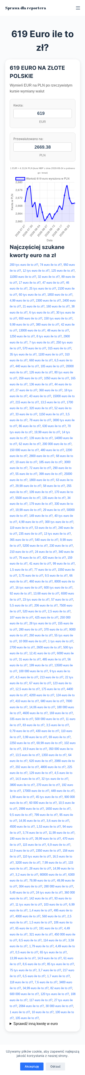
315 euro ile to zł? (59, 348)
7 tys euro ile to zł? (41, 342)
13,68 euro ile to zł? (46, 593)
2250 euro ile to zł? (22, 743)
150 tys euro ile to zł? (58, 318)
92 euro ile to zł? (21, 593)
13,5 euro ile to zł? (53, 402)
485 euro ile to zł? (54, 659)
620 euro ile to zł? (41, 761)
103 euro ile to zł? (55, 904)
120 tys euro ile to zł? (55, 994)
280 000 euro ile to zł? (58, 886)
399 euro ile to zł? (50, 474)
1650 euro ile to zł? (58, 808)
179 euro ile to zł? (41, 503)
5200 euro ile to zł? (35, 545)
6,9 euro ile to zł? (59, 844)
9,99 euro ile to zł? (22, 324)
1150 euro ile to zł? (51, 414)
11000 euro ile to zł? (23, 276)
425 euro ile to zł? (46, 617)
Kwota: (18, 105)
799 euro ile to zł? (46, 815)
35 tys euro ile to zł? (23, 354)
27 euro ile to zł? (26, 390)
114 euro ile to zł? (54, 940)
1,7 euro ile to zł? (58, 976)
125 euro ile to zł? (63, 270)
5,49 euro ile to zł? (22, 892)
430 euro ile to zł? (47, 731)
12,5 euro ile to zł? (27, 689)
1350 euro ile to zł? (53, 755)
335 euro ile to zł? (21, 719)
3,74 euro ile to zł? (35, 832)
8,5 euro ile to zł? (30, 940)
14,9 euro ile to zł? (49, 958)
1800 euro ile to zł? (41, 480)
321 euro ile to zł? (41, 934)
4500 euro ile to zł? (22, 826)
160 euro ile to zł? (58, 306)
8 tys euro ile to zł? (49, 336)
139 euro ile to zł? (41, 438)
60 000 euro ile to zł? (43, 802)
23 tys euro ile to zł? (36, 599)
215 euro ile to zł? (27, 402)
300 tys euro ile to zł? (59, 522)
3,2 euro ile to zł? (26, 874)
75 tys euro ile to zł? (23, 970)
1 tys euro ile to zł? (60, 641)
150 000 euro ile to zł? (24, 450)
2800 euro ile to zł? (41, 456)
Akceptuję (32, 1066)
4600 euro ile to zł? (35, 713)
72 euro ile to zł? (40, 468)
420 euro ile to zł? (54, 557)
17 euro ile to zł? (30, 282)
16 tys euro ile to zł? (28, 587)
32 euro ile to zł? (49, 276)
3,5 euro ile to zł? (57, 725)
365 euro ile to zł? (21, 539)
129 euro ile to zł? (41, 773)
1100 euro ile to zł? (50, 354)
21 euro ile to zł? (33, 306)
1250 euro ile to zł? (22, 336)
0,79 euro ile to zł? (22, 731)
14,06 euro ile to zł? (42, 707)
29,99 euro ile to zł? (28, 486)
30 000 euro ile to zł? (59, 1006)
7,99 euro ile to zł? (54, 862)
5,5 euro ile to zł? (21, 605)
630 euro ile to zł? (54, 426)
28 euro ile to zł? (40, 868)
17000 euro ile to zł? (36, 790)
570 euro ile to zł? (34, 348)
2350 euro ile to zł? (48, 850)
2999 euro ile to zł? (31, 808)
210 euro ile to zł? (21, 551)
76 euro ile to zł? (30, 557)
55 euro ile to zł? (26, 474)
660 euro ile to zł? (41, 360)
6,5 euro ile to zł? (34, 976)
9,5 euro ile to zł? (56, 575)
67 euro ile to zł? (40, 683)
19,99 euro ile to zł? (47, 432)
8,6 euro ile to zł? (34, 964)
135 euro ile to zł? (54, 498)
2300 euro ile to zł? (48, 300)
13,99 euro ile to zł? (23, 958)
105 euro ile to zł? (52, 366)
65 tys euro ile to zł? (53, 952)
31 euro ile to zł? (30, 659)
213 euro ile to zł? (51, 677)
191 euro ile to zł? (50, 928)
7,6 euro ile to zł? (46, 982)
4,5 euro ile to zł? (26, 677)
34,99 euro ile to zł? (36, 988)
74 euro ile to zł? (51, 264)
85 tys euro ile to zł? (60, 964)
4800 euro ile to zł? (53, 767)
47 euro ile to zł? (53, 282)
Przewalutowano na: (28, 139)
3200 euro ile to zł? (27, 862)
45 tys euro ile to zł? (49, 797)
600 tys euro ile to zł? (58, 587)
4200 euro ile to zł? (41, 695)
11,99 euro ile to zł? (61, 832)
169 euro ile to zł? (61, 713)
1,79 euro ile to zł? (41, 946)
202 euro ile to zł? (27, 767)
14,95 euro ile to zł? (32, 820)
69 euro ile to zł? (59, 737)
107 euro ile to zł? (21, 617)
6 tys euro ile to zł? (41, 312)
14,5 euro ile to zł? (27, 778)
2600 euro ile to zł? (48, 647)
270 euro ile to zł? (48, 785)
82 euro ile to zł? (61, 988)
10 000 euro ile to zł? (32, 641)
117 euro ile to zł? (40, 1000)
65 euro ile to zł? (26, 928)
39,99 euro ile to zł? (48, 838)
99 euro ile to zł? (64, 563)
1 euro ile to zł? (20, 1012)
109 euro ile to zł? (41, 492)
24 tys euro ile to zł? (49, 892)
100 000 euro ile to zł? (33, 671)
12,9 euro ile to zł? (22, 850)
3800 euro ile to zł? (22, 785)
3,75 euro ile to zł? (31, 575)
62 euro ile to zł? (30, 444)
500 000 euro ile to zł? (49, 719)
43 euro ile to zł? (40, 396)
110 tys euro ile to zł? (37, 856)
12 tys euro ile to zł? (36, 270)
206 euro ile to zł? (46, 605)
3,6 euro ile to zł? (57, 820)
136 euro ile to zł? (41, 384)
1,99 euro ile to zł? (22, 797)
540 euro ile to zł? (46, 539)
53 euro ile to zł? (45, 527)
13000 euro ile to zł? (32, 330)
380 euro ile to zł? (47, 324)
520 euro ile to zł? (34, 611)
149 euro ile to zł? (41, 515)
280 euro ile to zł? (30, 629)
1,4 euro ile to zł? (40, 910)
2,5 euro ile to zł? (59, 611)
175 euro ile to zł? (53, 689)
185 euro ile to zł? (50, 462)
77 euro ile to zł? (45, 569)
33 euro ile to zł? (26, 414)
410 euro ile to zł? (27, 701)
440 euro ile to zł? (27, 366)
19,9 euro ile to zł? (35, 749)
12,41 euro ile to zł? (42, 653)
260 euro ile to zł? (41, 635)
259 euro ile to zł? (30, 378)
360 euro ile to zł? (50, 390)
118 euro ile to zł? (21, 982)
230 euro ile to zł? (61, 545)
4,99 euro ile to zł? (22, 300)
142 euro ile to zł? (41, 898)
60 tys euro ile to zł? (32, 294)
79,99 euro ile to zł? (42, 880)
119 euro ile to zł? (21, 527)
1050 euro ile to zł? (56, 378)
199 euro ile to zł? (41, 665)
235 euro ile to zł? (30, 533)
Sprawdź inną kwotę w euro (35, 1024)
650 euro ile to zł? (30, 318)
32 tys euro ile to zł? (54, 778)
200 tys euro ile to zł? (24, 264)
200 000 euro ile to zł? (56, 444)
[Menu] (78, 8)
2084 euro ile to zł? (31, 1006)
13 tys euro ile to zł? (57, 533)
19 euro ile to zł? (26, 462)
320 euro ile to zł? (41, 408)
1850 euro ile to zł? (59, 294)
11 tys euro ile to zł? (28, 904)
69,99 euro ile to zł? (49, 743)
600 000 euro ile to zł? (24, 994)
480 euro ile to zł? (52, 450)
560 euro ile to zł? (54, 916)
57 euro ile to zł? (62, 599)
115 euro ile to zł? (34, 844)
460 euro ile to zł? (41, 581)
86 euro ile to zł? (30, 426)
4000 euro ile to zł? (27, 916)
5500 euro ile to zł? (27, 498)
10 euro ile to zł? (42, 1012)
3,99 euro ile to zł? (35, 737)
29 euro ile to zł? (54, 510)
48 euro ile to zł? (58, 330)
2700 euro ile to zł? (22, 647)
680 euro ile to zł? (52, 701)
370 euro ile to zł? (55, 629)
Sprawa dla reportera (25, 7)
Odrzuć (55, 1066)
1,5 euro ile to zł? (21, 569)
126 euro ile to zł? (41, 372)
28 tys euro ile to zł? (42, 623)
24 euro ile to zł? (46, 551)
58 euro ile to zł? (54, 486)
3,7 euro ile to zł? (49, 970)
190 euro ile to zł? (21, 838)
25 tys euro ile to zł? (42, 288)
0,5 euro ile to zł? (26, 952)
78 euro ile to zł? (40, 420)
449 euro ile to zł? (62, 790)
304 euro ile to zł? (30, 886)
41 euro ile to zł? (40, 563)
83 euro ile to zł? (33, 725)
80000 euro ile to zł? (53, 874)
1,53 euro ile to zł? (48, 826)
